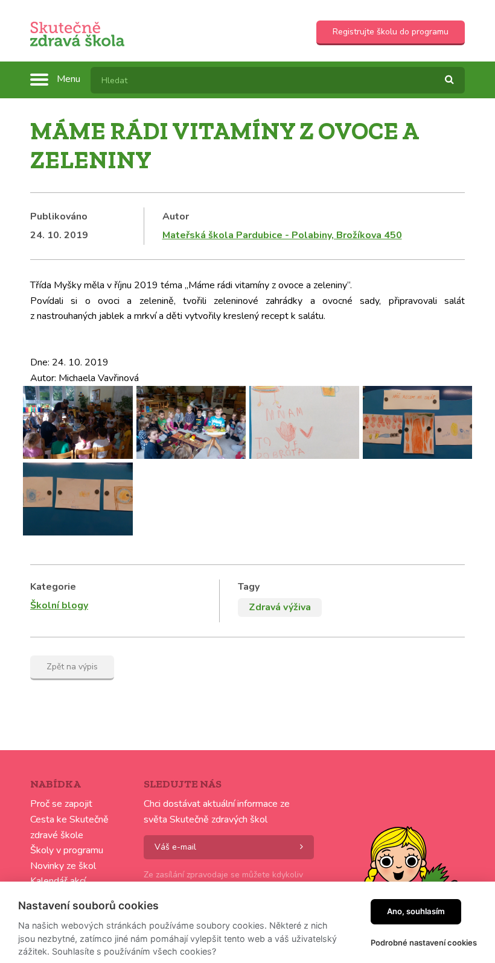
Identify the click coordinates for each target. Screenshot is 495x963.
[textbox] (278, 80)
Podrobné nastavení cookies (424, 942)
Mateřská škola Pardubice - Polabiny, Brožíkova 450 (282, 235)
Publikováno (59, 216)
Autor (175, 216)
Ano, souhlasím (416, 911)
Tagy (249, 586)
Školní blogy (59, 605)
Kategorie (53, 586)
